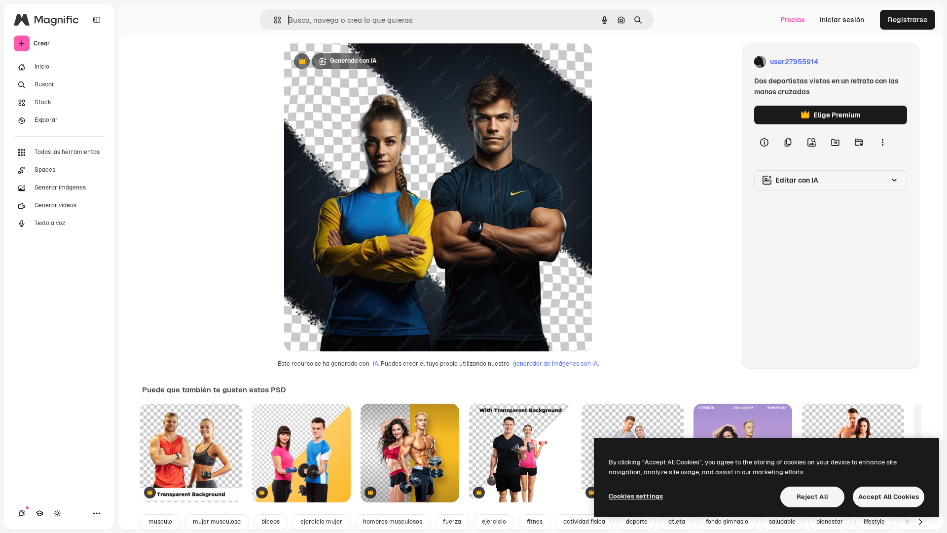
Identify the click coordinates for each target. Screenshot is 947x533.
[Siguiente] (920, 522)
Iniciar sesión (842, 19)
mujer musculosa (217, 522)
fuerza (452, 522)
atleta (676, 522)
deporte (637, 522)
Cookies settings (636, 496)
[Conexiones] (22, 513)
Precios (792, 19)
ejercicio (494, 522)
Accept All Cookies (888, 497)
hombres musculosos (392, 522)
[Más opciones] (882, 142)
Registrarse (907, 19)
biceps (270, 522)
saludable (782, 522)
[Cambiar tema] (57, 513)
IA (375, 364)
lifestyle (874, 522)
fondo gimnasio (727, 522)
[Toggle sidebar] (97, 20)
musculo (160, 522)
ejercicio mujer (321, 522)
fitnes (535, 522)
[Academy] (39, 513)
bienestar (829, 522)
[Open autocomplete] (273, 20)
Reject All (812, 497)
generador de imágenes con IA (555, 364)
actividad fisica (584, 522)
